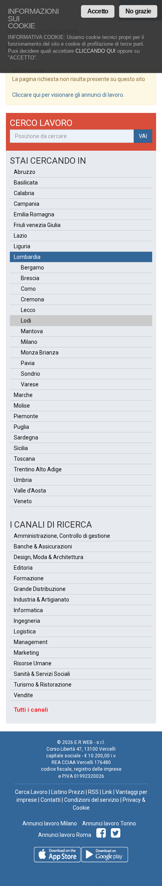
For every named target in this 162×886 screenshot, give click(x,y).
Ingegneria (27, 621)
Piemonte (26, 416)
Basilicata (26, 182)
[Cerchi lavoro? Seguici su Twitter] (117, 835)
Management (31, 642)
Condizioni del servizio (91, 800)
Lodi (26, 320)
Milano (29, 342)
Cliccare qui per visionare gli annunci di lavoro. (68, 95)
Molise (22, 405)
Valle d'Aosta (30, 490)
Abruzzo (24, 172)
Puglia (21, 427)
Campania (26, 204)
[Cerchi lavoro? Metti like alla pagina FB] (102, 835)
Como (28, 289)
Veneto (23, 501)
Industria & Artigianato (41, 599)
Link (107, 792)
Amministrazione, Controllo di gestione (62, 536)
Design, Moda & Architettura (48, 557)
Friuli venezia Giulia (37, 225)
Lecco (28, 310)
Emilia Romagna (34, 214)
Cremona (32, 299)
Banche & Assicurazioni (43, 546)
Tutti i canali (31, 709)
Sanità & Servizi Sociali (42, 674)
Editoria (23, 568)
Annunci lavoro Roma (64, 835)
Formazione (29, 578)
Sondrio (30, 374)
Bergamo (32, 267)
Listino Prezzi (68, 792)
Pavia (28, 363)
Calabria (24, 193)
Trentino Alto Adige (38, 469)
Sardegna (26, 437)
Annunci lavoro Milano (49, 823)
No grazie (138, 11)
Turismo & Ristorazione (43, 684)
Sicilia (21, 448)
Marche (23, 395)
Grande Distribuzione (40, 589)
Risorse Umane (33, 663)
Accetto (97, 11)
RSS (93, 792)
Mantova (32, 331)
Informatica (28, 610)
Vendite (23, 695)
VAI (143, 136)
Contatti (50, 800)
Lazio (20, 236)
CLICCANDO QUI (95, 51)
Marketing (26, 653)
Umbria (23, 480)
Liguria (22, 246)
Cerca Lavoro (31, 792)
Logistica (25, 631)
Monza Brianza (40, 352)
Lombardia (27, 257)
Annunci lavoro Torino (108, 823)
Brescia (30, 278)
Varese (30, 384)
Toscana (24, 459)
